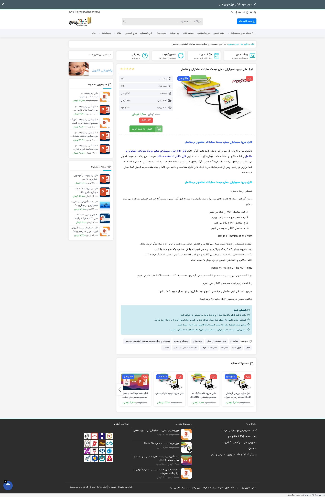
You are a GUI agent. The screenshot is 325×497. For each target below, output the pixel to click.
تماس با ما (102, 487)
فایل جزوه (236, 348)
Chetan (306, 495)
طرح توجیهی (131, 33)
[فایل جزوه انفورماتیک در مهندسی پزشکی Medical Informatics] (204, 382)
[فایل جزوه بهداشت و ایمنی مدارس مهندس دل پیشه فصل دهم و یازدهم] (135, 382)
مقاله (119, 33)
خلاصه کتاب (188, 33)
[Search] (125, 21)
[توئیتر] (232, 12)
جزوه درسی (218, 33)
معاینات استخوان (209, 348)
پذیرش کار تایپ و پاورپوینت (82, 487)
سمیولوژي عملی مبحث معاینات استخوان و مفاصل (147, 341)
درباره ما (112, 487)
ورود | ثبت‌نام (246, 21)
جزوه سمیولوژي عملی (216, 341)
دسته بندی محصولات (241, 33)
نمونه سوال (161, 33)
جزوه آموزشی (203, 33)
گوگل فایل (125, 93)
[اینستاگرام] (247, 12)
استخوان (234, 341)
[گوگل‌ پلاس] (240, 12)
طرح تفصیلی (146, 33)
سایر (94, 33)
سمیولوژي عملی (181, 341)
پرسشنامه (106, 33)
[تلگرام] (243, 12)
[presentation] (119, 389)
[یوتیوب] (251, 12)
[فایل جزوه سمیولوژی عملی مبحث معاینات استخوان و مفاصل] (215, 97)
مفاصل (166, 348)
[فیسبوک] (236, 12)
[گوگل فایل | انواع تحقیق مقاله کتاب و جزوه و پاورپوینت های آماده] (80, 21)
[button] (3, 4)
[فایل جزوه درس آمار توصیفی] (169, 382)
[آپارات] (254, 12)
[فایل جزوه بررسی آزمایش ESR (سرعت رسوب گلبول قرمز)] (238, 382)
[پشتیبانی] (91, 69)
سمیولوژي (197, 341)
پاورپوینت (174, 33)
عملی (247, 348)
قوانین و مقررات (125, 487)
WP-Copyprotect (318, 495)
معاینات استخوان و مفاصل (185, 348)
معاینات (224, 348)
